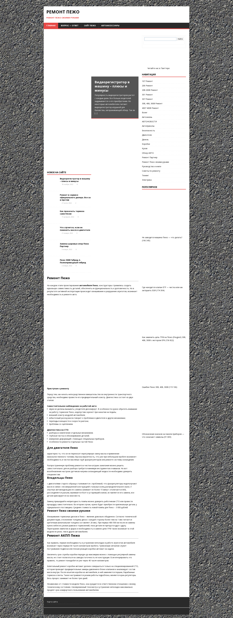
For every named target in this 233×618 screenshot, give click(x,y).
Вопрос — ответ (69, 25)
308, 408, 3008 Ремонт (152, 103)
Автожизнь (147, 117)
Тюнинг (145, 175)
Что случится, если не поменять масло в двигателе (75, 228)
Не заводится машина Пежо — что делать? (162, 237)
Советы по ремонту (151, 171)
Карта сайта (52, 602)
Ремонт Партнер (149, 157)
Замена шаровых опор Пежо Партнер (74, 244)
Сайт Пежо (90, 25)
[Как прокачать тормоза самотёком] (52, 219)
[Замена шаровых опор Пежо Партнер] (52, 252)
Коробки (146, 144)
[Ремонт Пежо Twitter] (144, 68)
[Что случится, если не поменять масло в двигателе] (52, 235)
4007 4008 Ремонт (150, 108)
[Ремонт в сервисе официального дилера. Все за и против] (52, 203)
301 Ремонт (147, 94)
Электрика (147, 180)
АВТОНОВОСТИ (149, 121)
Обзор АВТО (148, 153)
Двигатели (147, 135)
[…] (96, 113)
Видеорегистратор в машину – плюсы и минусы (75, 179)
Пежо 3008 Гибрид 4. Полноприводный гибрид (73, 261)
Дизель (145, 139)
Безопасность (148, 130)
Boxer (144, 112)
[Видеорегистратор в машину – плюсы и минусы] (92, 122)
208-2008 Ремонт (150, 90)
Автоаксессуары (110, 25)
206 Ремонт (147, 85)
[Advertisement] (92, 54)
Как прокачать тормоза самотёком (72, 212)
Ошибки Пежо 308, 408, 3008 (155, 387)
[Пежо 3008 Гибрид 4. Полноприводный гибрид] (52, 268)
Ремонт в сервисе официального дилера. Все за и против (75, 197)
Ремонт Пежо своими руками (155, 162)
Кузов (144, 148)
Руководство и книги (151, 166)
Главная (50, 25)
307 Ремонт (147, 99)
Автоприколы (148, 126)
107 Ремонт (147, 81)
